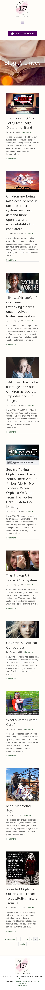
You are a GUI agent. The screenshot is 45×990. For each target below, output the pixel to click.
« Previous (10, 939)
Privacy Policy (22, 985)
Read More (11, 159)
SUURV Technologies (23, 981)
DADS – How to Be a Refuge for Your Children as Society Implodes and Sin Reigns (22, 391)
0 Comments (29, 233)
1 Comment (29, 511)
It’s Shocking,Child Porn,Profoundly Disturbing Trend (20, 123)
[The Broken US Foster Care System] (22, 560)
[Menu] (22, 22)
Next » (22, 944)
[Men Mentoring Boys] (22, 785)
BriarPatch (22, 979)
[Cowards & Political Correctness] (22, 629)
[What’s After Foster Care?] (22, 703)
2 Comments (26, 132)
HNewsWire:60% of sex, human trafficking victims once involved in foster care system (21, 307)
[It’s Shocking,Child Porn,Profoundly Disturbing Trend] (22, 103)
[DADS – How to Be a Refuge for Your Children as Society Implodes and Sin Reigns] (22, 367)
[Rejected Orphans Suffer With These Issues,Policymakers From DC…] (22, 868)
